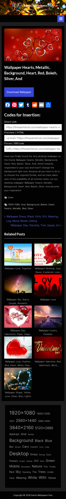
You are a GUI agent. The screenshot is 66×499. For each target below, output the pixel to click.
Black (39, 441)
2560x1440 (26, 420)
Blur (11, 446)
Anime (31, 434)
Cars (25, 446)
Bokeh (44, 204)
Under (50, 472)
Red (24, 208)
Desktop (19, 454)
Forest (22, 461)
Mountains (25, 467)
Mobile (14, 466)
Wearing (21, 477)
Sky (18, 472)
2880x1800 (44, 421)
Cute (47, 447)
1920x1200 (43, 413)
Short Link (10, 121)
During (42, 454)
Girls (42, 461)
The (34, 471)
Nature (37, 466)
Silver (30, 208)
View (12, 478)
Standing (26, 472)
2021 (11, 421)
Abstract (14, 434)
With (42, 477)
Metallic (17, 208)
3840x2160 (21, 427)
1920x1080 (14, 204)
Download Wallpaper (19, 92)
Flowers (13, 461)
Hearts (7, 208)
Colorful (34, 447)
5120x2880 (44, 428)
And (23, 204)
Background (33, 204)
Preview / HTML (14, 132)
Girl (36, 460)
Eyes (48, 454)
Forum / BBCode (14, 143)
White (32, 477)
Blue (48, 440)
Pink (46, 466)
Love (10, 197)
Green (50, 461)
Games (29, 461)
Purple (52, 467)
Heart (51, 204)
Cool (41, 447)
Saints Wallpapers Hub (38, 5)
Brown (18, 447)
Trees (42, 472)
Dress (34, 454)
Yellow (52, 477)
